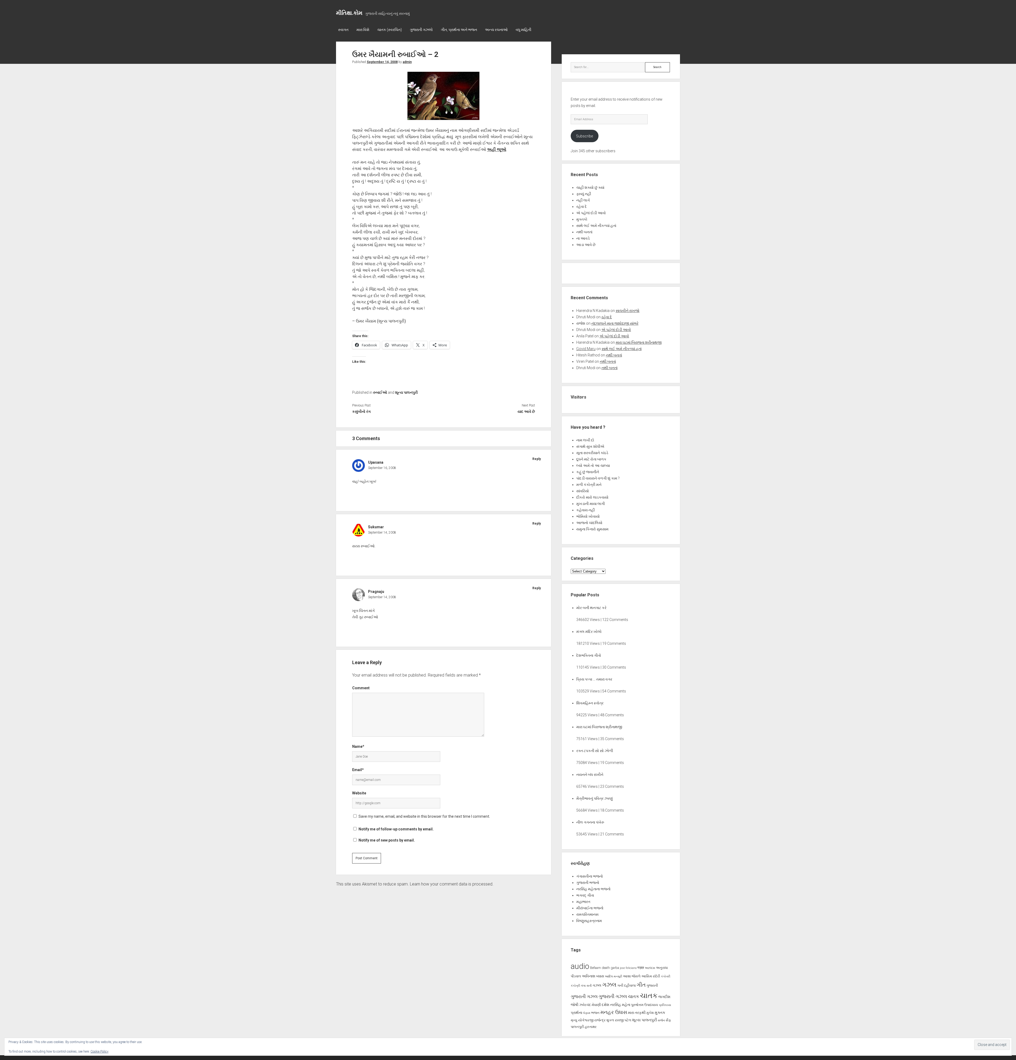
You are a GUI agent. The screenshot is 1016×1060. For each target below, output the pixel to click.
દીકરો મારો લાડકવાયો (592, 497)
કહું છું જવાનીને (587, 472)
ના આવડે (583, 238)
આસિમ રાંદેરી (650, 976)
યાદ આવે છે (526, 411)
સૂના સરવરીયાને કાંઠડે (592, 453)
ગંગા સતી (586, 985)
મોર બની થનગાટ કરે (591, 608)
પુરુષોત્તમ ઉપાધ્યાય (644, 1005)
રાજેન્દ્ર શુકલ (604, 1020)
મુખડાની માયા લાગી (590, 504)
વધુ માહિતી (523, 30)
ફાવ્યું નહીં (583, 194)
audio (580, 966)
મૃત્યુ (574, 1020)
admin (407, 62)
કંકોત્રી (575, 985)
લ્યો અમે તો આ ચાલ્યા (593, 465)
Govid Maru (586, 349)
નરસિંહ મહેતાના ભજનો (593, 889)
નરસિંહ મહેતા (620, 1005)
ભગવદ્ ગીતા (585, 895)
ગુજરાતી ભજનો (587, 882)
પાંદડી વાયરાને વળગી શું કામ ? (598, 478)
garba (615, 968)
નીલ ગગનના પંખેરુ (590, 822)
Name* (358, 746)
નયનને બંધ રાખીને (589, 774)
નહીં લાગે (583, 200)
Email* (358, 770)
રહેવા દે (581, 206)
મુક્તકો (581, 219)
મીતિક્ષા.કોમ (349, 13)
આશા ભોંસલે (632, 976)
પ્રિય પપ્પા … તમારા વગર (594, 679)
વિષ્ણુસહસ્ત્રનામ (589, 921)
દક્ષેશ (605, 1005)
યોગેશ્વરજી (585, 1020)
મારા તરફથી (637, 1012)
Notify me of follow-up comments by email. (396, 829)
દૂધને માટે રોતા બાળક (591, 459)
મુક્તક (660, 1012)
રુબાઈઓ (380, 392)
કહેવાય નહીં (585, 510)
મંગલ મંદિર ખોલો (589, 631)
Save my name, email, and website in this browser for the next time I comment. (424, 816)
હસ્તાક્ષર (591, 1027)
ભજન (595, 1013)
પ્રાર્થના (576, 1012)
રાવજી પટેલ (623, 1020)
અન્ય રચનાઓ (496, 30)
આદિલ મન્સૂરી (613, 976)
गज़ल (640, 968)
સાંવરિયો (582, 491)
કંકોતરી (665, 976)
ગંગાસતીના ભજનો (589, 876)
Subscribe (584, 136)
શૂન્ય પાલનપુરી (406, 392)
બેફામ (586, 1013)
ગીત (641, 985)
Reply (536, 459)
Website (359, 793)
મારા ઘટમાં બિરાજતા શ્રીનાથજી (639, 342)
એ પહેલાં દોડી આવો (591, 213)
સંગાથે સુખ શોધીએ (590, 446)
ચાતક (633, 996)
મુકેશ (650, 1013)
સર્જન (661, 1020)
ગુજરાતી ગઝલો (421, 30)
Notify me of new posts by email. (387, 840)
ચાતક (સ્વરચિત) (389, 30)
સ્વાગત (343, 30)
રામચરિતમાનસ (587, 914)
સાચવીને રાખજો (627, 310)
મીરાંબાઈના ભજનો (590, 908)
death (606, 968)
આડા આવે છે (586, 245)
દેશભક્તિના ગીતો (588, 655)
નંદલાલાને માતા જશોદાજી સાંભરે (614, 323)
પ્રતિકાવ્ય (665, 1005)
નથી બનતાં (584, 232)
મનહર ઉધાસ (613, 1012)
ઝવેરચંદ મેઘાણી (590, 1005)
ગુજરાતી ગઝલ (584, 996)
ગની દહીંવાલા (626, 985)
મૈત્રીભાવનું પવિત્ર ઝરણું (594, 798)
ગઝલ (596, 985)
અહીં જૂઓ (496, 149)
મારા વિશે (362, 30)
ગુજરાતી (652, 985)
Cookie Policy (99, 1051)
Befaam (595, 968)
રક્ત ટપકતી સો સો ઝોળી (594, 751)
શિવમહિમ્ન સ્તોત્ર (590, 703)
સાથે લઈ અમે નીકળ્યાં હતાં (596, 225)
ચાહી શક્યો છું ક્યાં (590, 187)
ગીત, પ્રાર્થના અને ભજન (459, 30)
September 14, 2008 (382, 62)
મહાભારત (583, 902)
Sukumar (376, 527)
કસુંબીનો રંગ (361, 411)
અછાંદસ (650, 968)
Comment (361, 688)
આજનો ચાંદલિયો (589, 523)
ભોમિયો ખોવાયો (588, 516)
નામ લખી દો (585, 440)
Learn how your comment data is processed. (451, 884)
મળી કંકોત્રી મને (588, 484)
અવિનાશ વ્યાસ (593, 976)
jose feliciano (628, 968)
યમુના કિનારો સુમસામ (592, 529)
